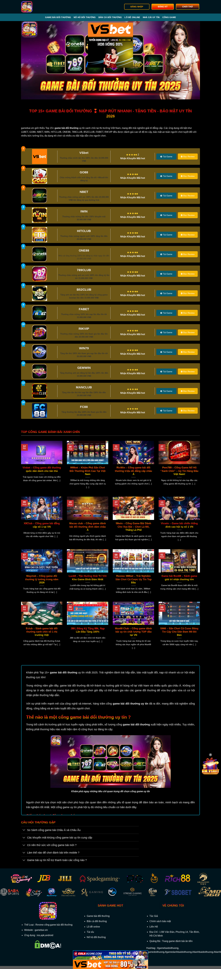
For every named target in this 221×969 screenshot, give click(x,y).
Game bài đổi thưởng (58, 17)
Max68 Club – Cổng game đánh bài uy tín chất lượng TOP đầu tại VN (133, 631)
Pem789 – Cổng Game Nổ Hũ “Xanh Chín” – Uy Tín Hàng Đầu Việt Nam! (179, 471)
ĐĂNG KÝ (162, 7)
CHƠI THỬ (187, 7)
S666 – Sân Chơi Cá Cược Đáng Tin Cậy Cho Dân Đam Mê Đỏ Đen (179, 631)
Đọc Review (189, 156)
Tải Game (167, 156)
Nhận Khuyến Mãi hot (132, 158)
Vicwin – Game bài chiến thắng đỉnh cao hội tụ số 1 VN (179, 525)
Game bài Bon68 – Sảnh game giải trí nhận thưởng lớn (179, 578)
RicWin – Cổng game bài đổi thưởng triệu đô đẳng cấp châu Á (133, 471)
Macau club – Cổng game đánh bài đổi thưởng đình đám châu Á (87, 526)
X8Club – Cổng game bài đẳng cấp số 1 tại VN (42, 525)
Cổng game (169, 17)
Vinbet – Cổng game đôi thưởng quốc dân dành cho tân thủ (42, 469)
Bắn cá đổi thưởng (110, 17)
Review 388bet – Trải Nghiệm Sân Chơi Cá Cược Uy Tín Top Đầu (133, 579)
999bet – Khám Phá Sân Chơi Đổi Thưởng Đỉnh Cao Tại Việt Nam (88, 471)
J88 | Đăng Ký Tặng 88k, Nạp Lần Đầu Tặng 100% (88, 630)
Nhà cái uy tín (151, 17)
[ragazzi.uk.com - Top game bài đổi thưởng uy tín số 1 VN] (36, 7)
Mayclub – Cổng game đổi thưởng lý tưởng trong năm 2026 (41, 579)
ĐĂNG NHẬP (136, 7)
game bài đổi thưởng (63, 672)
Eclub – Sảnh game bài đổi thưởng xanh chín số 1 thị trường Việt (42, 631)
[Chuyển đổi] (24, 830)
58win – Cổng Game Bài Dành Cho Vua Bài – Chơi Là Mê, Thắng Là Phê (133, 526)
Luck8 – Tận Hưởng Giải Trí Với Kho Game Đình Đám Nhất (88, 578)
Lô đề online (132, 17)
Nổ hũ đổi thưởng (85, 17)
